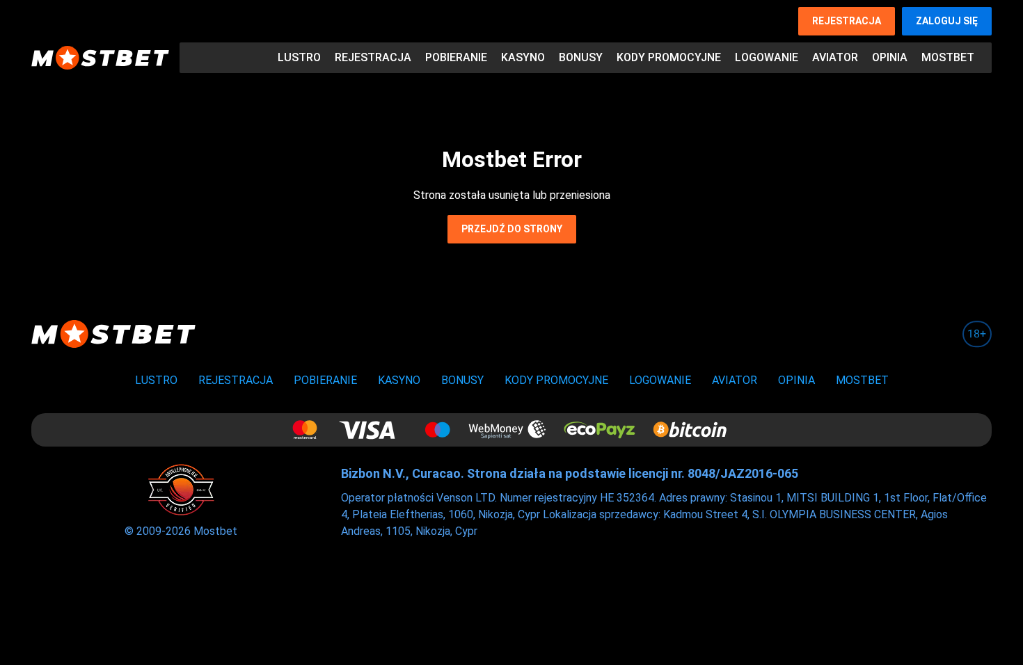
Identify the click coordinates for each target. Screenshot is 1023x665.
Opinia (889, 57)
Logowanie (766, 57)
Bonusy (581, 57)
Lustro (299, 57)
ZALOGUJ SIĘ (947, 20)
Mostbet (947, 57)
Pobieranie (456, 57)
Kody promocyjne (669, 57)
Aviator (835, 57)
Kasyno (523, 57)
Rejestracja (846, 20)
